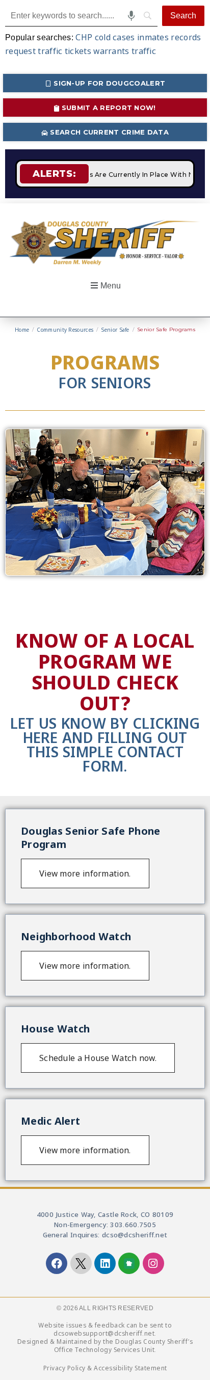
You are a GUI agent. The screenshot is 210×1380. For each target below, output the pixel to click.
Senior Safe (115, 329)
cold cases (115, 37)
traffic (144, 51)
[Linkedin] (105, 1263)
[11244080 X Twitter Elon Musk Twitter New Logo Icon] (81, 1263)
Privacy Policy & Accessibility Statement (105, 1368)
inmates (153, 37)
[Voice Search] (131, 16)
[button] (105, 286)
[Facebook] (56, 1263)
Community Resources (65, 329)
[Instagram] (153, 1263)
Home (22, 329)
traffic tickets (64, 51)
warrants (111, 51)
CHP (83, 37)
